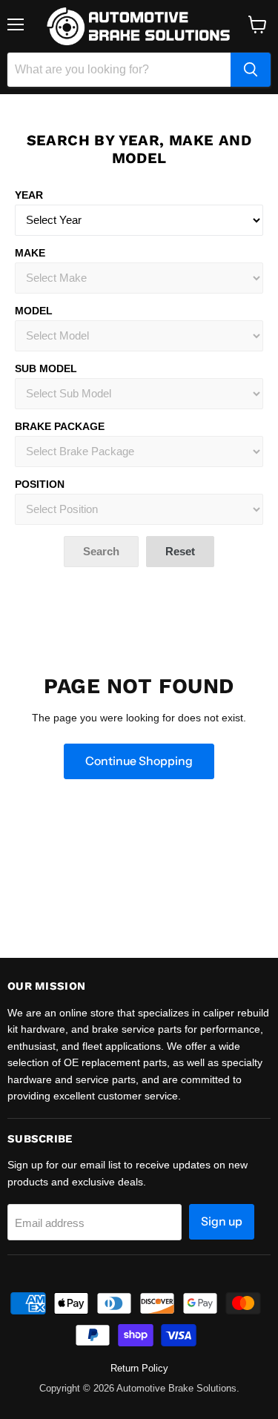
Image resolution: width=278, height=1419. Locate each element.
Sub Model (46, 368)
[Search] (251, 70)
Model (34, 311)
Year (29, 195)
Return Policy (139, 1368)
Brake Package (60, 426)
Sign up (221, 1221)
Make (30, 253)
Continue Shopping (139, 761)
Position (39, 484)
